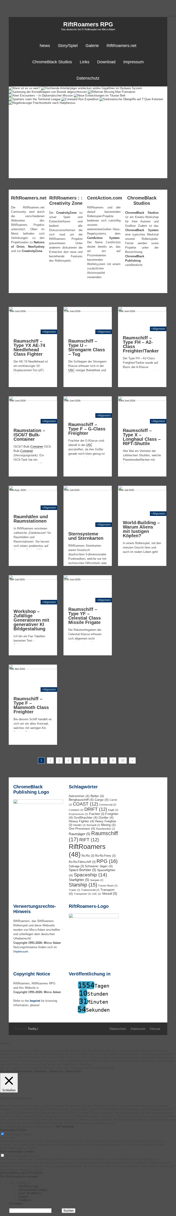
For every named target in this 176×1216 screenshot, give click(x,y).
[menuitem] (92, 1183)
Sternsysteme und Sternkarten (85, 536)
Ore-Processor (82, 828)
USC (96, 893)
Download (106, 62)
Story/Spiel (68, 45)
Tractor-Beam (108, 885)
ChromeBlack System (142, 230)
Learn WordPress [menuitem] (29, 1193)
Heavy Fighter (81, 821)
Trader (74, 890)
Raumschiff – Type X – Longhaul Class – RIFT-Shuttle (142, 437)
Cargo (102, 799)
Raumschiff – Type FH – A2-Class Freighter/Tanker (141, 344)
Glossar (155, 1028)
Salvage (76, 866)
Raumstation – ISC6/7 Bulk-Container (29, 435)
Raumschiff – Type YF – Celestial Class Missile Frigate (84, 616)
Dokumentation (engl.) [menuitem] (32, 1189)
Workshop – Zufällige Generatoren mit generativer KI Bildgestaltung (31, 620)
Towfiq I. (33, 1028)
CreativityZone (32, 251)
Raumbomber (105, 828)
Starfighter (79, 880)
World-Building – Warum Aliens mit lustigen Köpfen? (141, 529)
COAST (85, 803)
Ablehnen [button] (41, 1071)
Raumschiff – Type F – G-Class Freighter (86, 429)
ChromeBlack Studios (52, 62)
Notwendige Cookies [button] (13, 1130)
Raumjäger (79, 834)
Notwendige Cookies (19, 1134)
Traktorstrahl (90, 890)
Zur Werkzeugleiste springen (19, 1176)
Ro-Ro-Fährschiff (82, 862)
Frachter (96, 814)
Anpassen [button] (56, 1071)
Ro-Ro (88, 855)
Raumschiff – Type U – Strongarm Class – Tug (86, 347)
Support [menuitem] (23, 1196)
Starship (83, 885)
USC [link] (71, 370)
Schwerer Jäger (99, 866)
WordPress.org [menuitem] (28, 1186)
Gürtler (106, 817)
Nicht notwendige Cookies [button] (17, 1151)
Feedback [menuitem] (24, 1200)
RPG (107, 861)
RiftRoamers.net (121, 45)
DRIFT (95, 809)
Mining (108, 825)
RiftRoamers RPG (88, 24)
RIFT (89, 839)
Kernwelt (93, 825)
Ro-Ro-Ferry (105, 855)
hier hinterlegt (64, 1126)
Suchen (57, 1210)
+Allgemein (49, 331)
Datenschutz (88, 78)
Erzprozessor (78, 814)
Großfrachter (86, 817)
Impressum (133, 62)
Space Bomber (82, 870)
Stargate (96, 880)
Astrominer (79, 796)
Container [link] (36, 446)
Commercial (107, 804)
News (45, 45)
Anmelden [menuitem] (15, 1203)
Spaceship (90, 875)
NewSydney (36, 246)
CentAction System (103, 238)
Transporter (82, 893)
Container (76, 810)
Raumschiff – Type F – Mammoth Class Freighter (31, 705)
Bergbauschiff (81, 799)
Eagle (113, 810)
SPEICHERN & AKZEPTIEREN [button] (21, 1173)
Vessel (109, 893)
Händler (79, 825)
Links (84, 62)
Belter (97, 796)
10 (122, 760)
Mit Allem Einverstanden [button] (16, 1071)
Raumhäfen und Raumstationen (31, 519)
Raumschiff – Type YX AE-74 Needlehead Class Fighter (29, 347)
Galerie (92, 45)
